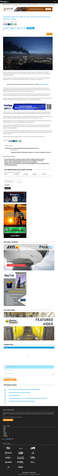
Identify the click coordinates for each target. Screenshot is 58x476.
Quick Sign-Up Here (44, 84)
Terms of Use (33, 472)
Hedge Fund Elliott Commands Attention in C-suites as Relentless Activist (30, 152)
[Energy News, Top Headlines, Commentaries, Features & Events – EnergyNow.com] (5, 1)
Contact (5, 434)
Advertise (5, 435)
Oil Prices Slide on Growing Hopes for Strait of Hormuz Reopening (20, 162)
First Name (16, 174)
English (6, 28)
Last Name (25, 174)
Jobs (4, 430)
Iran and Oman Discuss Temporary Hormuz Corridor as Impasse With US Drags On (18, 4)
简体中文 (19, 28)
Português (30, 28)
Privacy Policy (25, 472)
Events (4, 432)
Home (4, 427)
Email (6, 174)
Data (4, 429)
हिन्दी (24, 28)
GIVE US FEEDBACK (8, 419)
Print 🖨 (49, 34)
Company (35, 174)
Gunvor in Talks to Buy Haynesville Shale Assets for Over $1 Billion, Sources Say (23, 160)
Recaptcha (7, 184)
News (4, 428)
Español (12, 28)
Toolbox (5, 433)
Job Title (44, 174)
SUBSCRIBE (5, 436)
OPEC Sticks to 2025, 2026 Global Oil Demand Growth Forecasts (22, 148)
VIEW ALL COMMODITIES (10, 379)
